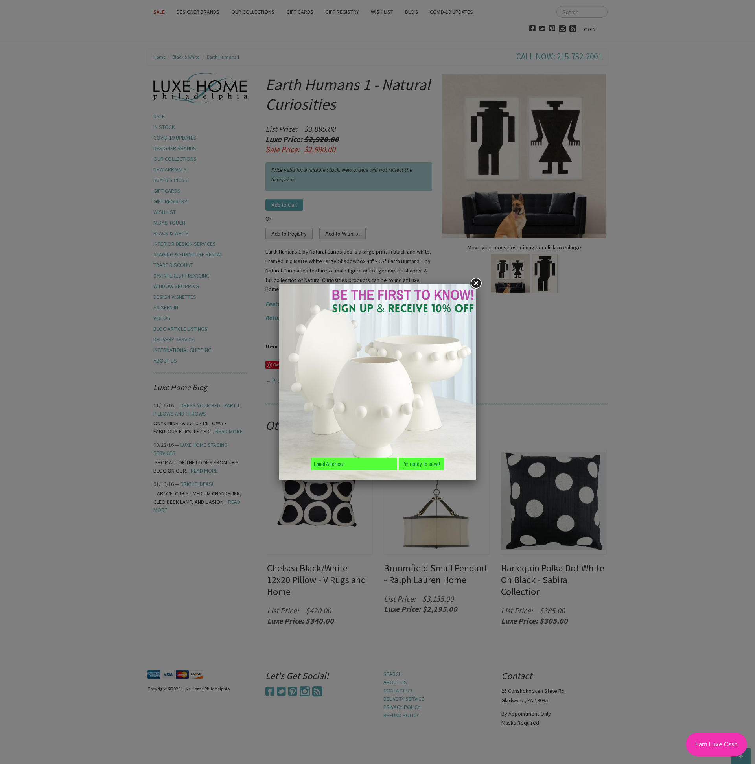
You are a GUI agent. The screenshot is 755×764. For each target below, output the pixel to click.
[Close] (476, 283)
